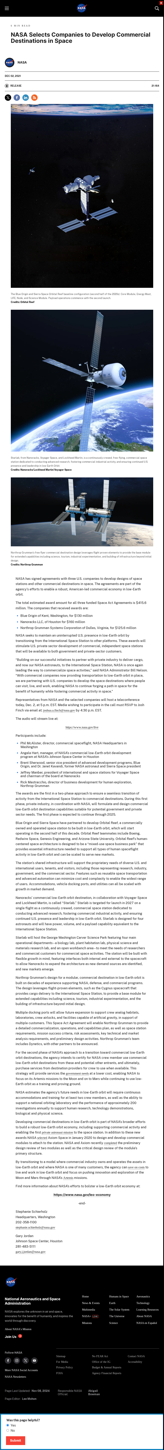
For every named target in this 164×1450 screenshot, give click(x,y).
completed (110, 1143)
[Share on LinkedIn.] (25, 97)
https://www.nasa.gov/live (82, 727)
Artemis (68, 1178)
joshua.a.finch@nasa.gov (59, 710)
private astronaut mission (57, 1132)
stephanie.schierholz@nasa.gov (35, 1227)
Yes (13, 1425)
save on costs (136, 1167)
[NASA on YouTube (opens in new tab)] (34, 1360)
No (13, 1430)
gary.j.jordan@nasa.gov (31, 1251)
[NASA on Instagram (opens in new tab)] (17, 1360)
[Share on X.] (8, 97)
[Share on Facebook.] (17, 97)
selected (42, 1137)
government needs (77, 1073)
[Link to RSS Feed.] (34, 97)
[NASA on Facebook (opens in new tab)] (8, 1360)
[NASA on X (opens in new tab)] (25, 1360)
